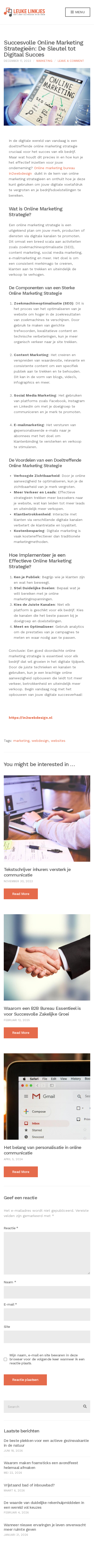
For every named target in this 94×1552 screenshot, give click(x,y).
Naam (10, 1282)
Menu (79, 12)
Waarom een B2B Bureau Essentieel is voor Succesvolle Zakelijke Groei (42, 1011)
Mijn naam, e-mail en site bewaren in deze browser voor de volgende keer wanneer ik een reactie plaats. (47, 1359)
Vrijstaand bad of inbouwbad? (29, 1485)
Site (7, 1327)
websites (58, 741)
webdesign (40, 741)
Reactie (11, 1228)
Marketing (44, 61)
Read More (20, 894)
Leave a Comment (71, 61)
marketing (21, 741)
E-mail (10, 1304)
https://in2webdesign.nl (30, 718)
